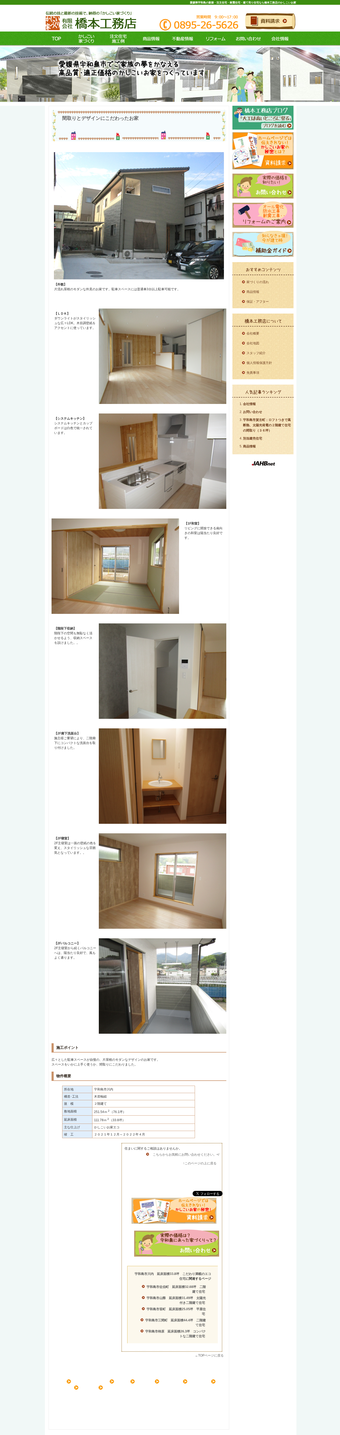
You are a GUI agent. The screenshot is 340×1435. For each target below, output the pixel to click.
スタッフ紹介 (256, 353)
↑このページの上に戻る (199, 1163)
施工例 (117, 39)
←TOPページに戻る (209, 1355)
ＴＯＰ (56, 39)
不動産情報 (181, 39)
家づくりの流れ (257, 282)
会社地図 (252, 343)
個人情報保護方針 (259, 363)
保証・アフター (257, 301)
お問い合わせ (247, 39)
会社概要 (252, 333)
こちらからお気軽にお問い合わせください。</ (186, 1154)
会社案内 (90, 1387)
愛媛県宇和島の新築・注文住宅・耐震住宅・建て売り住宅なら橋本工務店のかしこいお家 (243, 2)
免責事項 (252, 373)
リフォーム (214, 39)
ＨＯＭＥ (59, 1381)
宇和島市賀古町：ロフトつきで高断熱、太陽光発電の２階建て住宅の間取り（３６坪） (267, 425)
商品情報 (149, 39)
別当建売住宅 (252, 438)
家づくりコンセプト (92, 1381)
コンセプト (85, 39)
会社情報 (280, 39)
